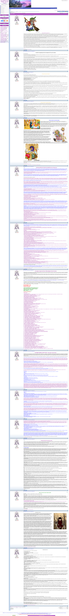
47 (34, 51)
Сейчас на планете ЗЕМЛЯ (3, 35)
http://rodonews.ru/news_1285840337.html (28, 268)
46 (33, 15)
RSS (67, 0)
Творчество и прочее (2, 42)
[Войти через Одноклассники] (7, 20)
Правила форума (63, 10)
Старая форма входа (4, 22)
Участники (60, 10)
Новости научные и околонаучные (3, 36)
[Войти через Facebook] (3, 20)
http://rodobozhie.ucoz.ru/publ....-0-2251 (27, 349)
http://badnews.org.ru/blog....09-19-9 (27, 163)
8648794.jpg (28, 49)
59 (33, 511)
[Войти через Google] (5, 20)
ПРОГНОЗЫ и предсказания (3, 27)
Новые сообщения (57, 10)
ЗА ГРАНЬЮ (1, 37)
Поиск (66, 10)
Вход (55, 8)
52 (33, 223)
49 (33, 101)
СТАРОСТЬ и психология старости (4, 31)
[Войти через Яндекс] (4, 20)
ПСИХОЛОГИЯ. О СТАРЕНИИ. (3, 32)
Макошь (15, 12)
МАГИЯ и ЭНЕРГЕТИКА (2, 29)
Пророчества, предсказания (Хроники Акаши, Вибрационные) (3, 26)
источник (24, 70)
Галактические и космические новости (4, 34)
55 (34, 390)
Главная (51, 8)
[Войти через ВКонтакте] (1, 20)
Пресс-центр (1, 33)
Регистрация (53, 8)
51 (33, 166)
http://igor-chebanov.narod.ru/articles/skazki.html (28, 509)
